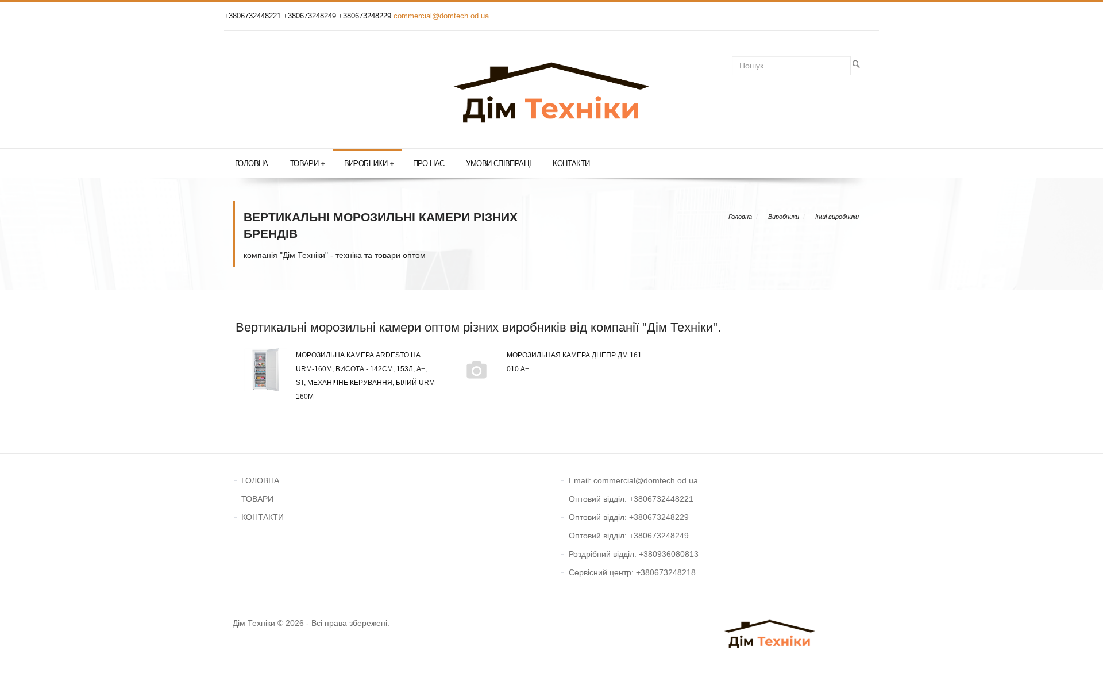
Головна (251, 163)
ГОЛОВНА (260, 480)
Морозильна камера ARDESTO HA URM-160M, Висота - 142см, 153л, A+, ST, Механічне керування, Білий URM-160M (366, 376)
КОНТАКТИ (262, 517)
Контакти (571, 163)
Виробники (369, 163)
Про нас (429, 163)
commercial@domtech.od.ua (441, 15)
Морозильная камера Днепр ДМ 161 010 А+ (574, 362)
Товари (307, 163)
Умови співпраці (498, 163)
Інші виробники (837, 216)
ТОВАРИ (257, 498)
